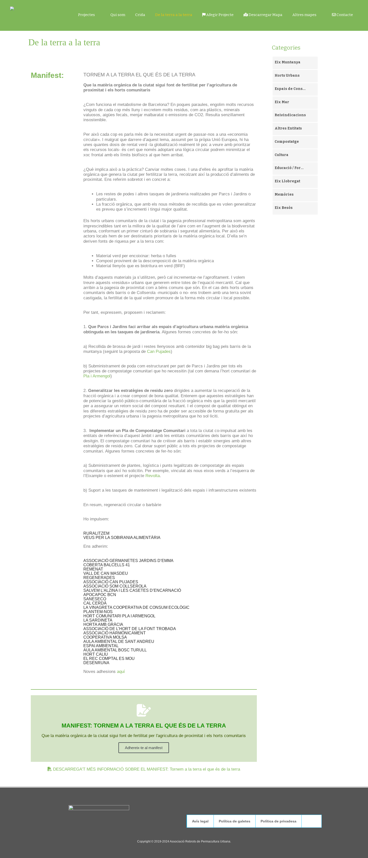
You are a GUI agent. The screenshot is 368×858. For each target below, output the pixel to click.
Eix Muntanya (287, 62)
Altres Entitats (288, 128)
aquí (121, 671)
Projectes (86, 15)
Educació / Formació (290, 168)
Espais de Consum (290, 89)
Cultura (281, 155)
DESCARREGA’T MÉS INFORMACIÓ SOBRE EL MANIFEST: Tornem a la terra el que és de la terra (146, 769)
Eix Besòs (284, 208)
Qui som (117, 15)
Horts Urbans (287, 75)
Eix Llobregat (287, 181)
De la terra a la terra (173, 15)
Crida (140, 15)
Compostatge (287, 141)
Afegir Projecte (220, 15)
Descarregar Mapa (265, 15)
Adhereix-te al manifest (143, 748)
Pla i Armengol (96, 376)
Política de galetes (234, 821)
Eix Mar (282, 102)
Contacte (344, 15)
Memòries (284, 194)
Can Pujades (159, 351)
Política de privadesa (278, 821)
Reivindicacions (290, 115)
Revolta (152, 475)
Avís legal (200, 821)
